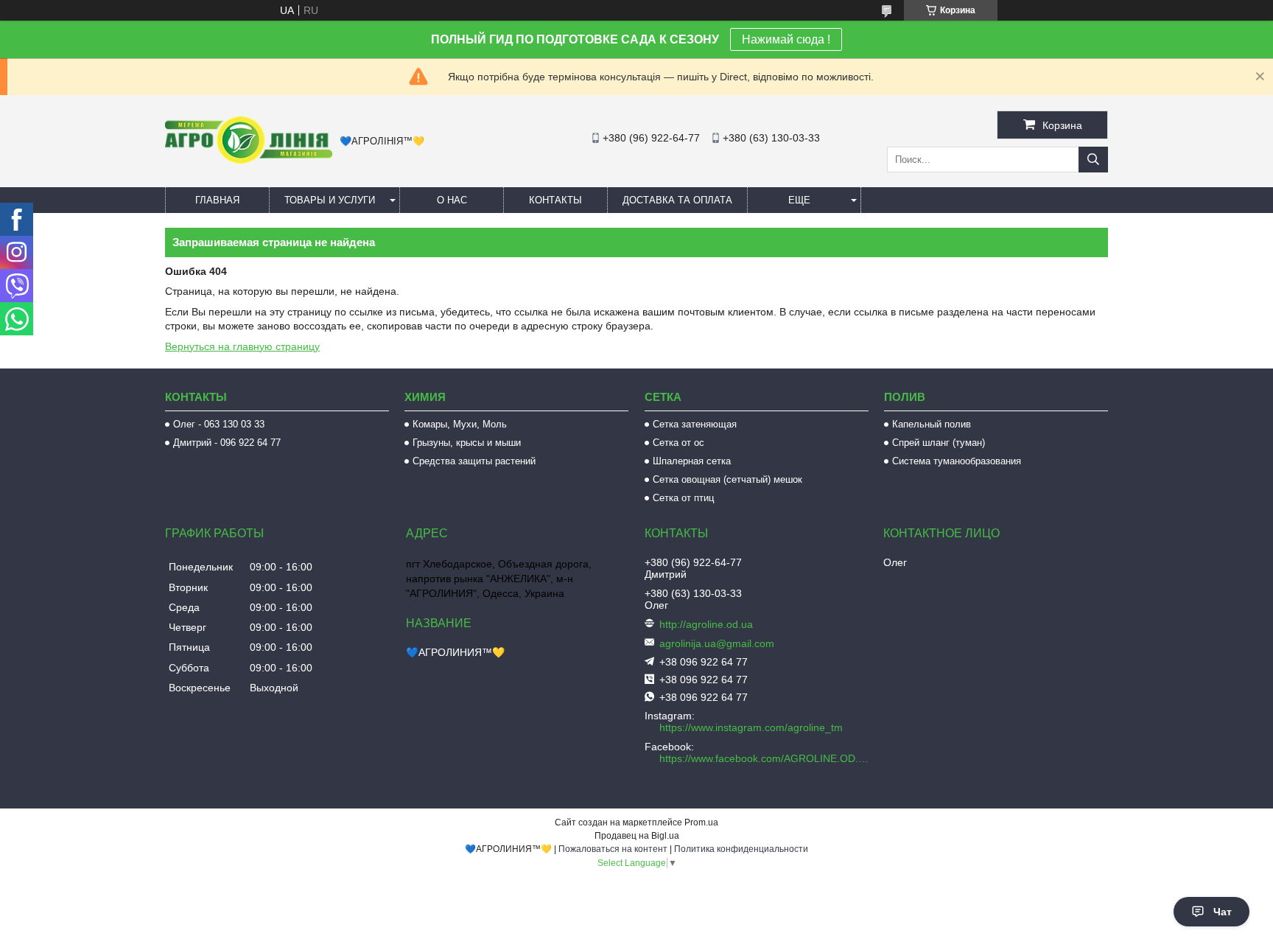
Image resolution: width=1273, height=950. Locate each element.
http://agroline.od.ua (706, 624)
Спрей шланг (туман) (938, 442)
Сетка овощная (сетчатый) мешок (727, 479)
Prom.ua (701, 822)
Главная (217, 200)
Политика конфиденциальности (741, 849)
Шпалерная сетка (692, 461)
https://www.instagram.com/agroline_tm (751, 727)
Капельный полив (931, 424)
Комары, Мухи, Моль (460, 424)
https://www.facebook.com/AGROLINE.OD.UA (765, 758)
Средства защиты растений (474, 461)
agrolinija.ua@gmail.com (716, 643)
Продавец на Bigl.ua (637, 836)
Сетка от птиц (683, 497)
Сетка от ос (678, 442)
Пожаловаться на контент (612, 849)
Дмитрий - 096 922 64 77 (227, 442)
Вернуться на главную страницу (242, 346)
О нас (452, 200)
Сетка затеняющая (695, 424)
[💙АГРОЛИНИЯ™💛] (248, 160)
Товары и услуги (329, 200)
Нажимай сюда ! (786, 39)
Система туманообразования (956, 461)
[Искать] (1093, 159)
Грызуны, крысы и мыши (467, 442)
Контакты (555, 200)
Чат (1222, 912)
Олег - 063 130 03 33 (218, 424)
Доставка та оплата (677, 200)
